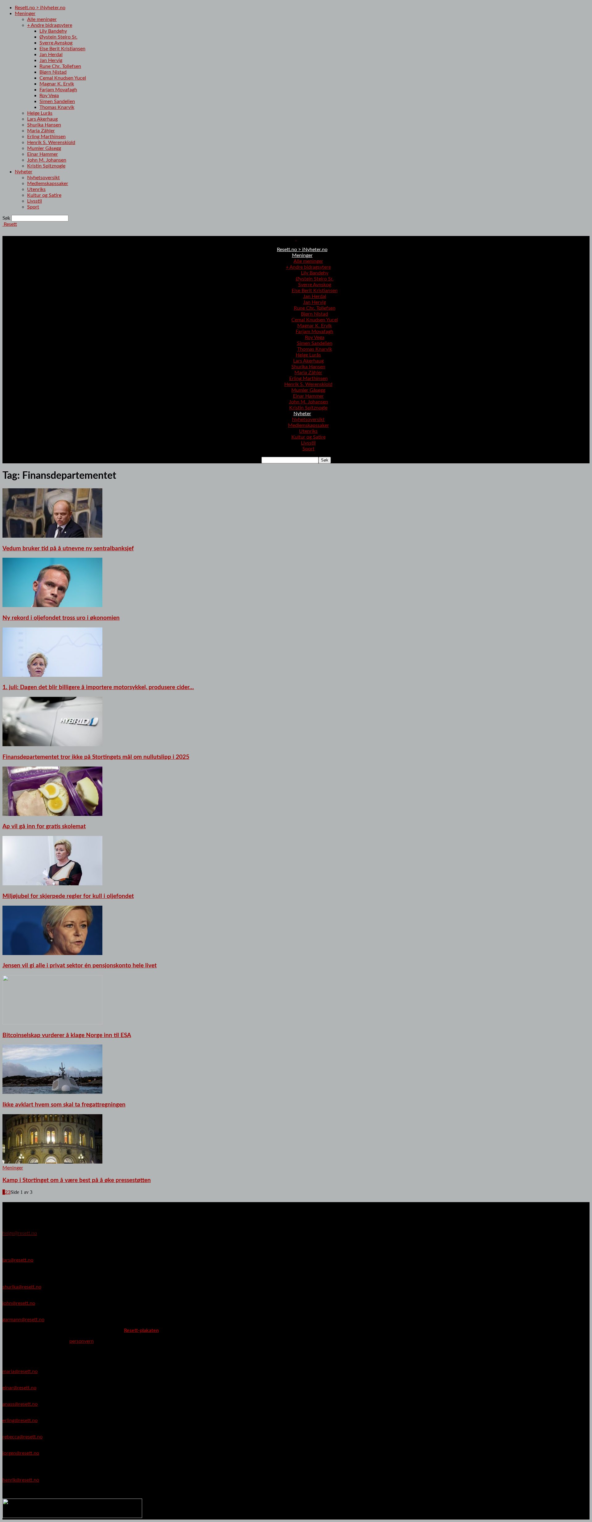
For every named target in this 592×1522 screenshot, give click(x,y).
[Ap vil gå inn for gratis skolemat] (52, 814)
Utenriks (36, 189)
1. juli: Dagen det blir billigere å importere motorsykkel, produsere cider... (98, 687)
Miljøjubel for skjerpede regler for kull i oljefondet (68, 896)
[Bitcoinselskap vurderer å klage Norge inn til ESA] (52, 1022)
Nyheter (23, 171)
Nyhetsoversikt (43, 177)
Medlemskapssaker (47, 183)
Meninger (25, 13)
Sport (33, 207)
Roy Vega (49, 95)
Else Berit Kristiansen (62, 48)
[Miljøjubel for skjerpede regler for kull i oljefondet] (52, 883)
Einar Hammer (42, 154)
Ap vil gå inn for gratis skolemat (44, 826)
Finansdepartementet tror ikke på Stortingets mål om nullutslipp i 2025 (95, 757)
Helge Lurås (39, 113)
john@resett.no (18, 1303)
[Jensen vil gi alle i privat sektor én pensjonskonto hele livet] (52, 953)
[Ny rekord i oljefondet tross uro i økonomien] (52, 605)
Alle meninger (42, 19)
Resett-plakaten (141, 1330)
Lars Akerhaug (42, 119)
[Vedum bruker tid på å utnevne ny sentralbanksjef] (52, 536)
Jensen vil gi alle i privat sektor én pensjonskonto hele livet (79, 966)
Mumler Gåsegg (44, 148)
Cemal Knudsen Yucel (62, 78)
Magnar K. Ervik (56, 83)
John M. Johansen (46, 160)
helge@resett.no (19, 1233)
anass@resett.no (20, 1404)
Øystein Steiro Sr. (58, 37)
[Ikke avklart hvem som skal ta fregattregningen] (52, 1092)
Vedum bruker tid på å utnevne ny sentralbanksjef (68, 549)
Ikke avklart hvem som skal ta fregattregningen (63, 1105)
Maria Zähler (41, 130)
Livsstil (34, 201)
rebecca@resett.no (22, 1436)
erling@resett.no (20, 1420)
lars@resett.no (17, 1260)
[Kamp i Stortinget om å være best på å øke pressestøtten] (52, 1162)
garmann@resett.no (23, 1319)
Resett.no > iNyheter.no (40, 7)
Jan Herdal (51, 54)
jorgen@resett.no (20, 1453)
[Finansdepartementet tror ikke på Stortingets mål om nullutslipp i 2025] (52, 744)
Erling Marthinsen (46, 136)
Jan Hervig (50, 60)
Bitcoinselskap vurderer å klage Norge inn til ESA (66, 1035)
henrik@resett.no (20, 1480)
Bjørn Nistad (53, 72)
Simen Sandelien (57, 101)
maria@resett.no (20, 1371)
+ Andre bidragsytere (49, 25)
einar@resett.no (19, 1387)
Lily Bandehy (53, 31)
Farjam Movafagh (58, 89)
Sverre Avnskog (55, 42)
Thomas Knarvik (56, 107)
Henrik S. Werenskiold (51, 142)
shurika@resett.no (21, 1286)
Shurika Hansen (44, 124)
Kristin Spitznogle (46, 165)
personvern (81, 1341)
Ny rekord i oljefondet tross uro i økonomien (61, 618)
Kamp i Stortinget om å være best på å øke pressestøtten (76, 1180)
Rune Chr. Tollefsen (60, 66)
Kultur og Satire (44, 195)
